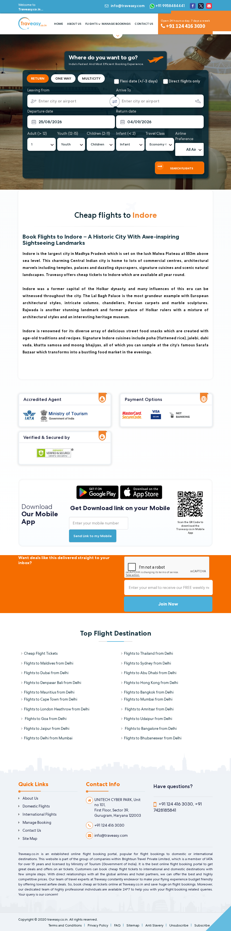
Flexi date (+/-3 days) (138, 81)
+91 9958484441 (170, 5)
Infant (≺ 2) (126, 133)
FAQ (117, 925)
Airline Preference (184, 136)
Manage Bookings (116, 24)
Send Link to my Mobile (93, 536)
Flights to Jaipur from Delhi (46, 728)
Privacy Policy (98, 925)
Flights (91, 24)
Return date (126, 111)
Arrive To (123, 90)
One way (63, 78)
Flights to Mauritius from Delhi (49, 692)
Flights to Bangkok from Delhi (149, 692)
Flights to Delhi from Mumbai (48, 738)
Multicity (91, 78)
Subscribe (202, 925)
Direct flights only (184, 81)
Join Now (168, 604)
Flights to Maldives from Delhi (48, 663)
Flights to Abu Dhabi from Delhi (150, 672)
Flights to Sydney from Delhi (147, 663)
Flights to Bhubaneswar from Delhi (152, 738)
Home (58, 24)
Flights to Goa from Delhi (45, 718)
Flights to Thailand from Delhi (148, 653)
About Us (74, 24)
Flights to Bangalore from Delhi (150, 728)
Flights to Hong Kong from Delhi (151, 682)
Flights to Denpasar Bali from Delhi (52, 682)
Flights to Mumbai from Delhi (148, 699)
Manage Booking (37, 822)
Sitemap (132, 925)
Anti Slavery (154, 925)
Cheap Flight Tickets (40, 653)
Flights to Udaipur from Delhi (148, 718)
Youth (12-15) (67, 133)
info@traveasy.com (127, 5)
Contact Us (144, 24)
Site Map (30, 838)
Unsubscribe (178, 925)
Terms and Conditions (65, 925)
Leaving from (38, 90)
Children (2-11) (98, 133)
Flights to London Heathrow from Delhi (56, 709)
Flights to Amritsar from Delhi (149, 709)
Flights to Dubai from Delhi (46, 672)
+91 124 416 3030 (109, 825)
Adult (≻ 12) (37, 133)
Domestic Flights (36, 806)
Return (38, 78)
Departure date (40, 111)
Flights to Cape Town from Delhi (50, 699)
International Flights (39, 814)
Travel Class (155, 133)
